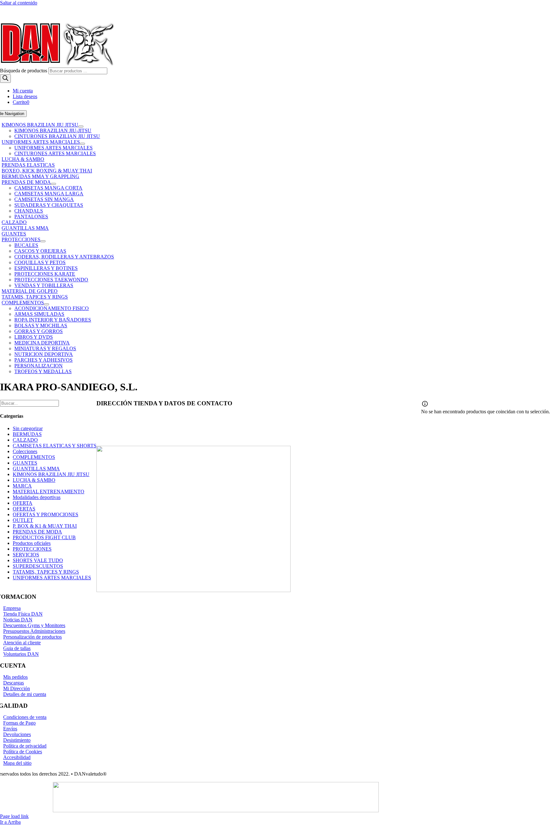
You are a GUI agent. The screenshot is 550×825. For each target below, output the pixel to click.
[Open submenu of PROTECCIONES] (43, 241)
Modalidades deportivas (36, 497)
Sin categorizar (28, 428)
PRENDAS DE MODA (37, 531)
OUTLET (23, 520)
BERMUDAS (27, 434)
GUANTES (25, 463)
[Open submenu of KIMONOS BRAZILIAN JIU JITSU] (80, 126)
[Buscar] (5, 78)
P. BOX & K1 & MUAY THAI (45, 526)
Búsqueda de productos (24, 70)
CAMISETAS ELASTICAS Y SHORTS (54, 445)
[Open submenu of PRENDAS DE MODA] (53, 184)
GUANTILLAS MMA (36, 468)
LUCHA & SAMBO (34, 480)
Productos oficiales (32, 543)
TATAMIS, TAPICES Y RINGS (46, 572)
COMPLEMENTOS (34, 457)
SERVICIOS (26, 554)
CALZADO (25, 440)
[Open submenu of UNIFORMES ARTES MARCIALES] (82, 144)
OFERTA (22, 503)
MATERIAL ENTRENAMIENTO (48, 491)
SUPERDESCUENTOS (38, 566)
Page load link (14, 816)
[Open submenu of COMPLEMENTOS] (46, 304)
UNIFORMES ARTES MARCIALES (52, 577)
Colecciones (25, 451)
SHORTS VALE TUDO (38, 560)
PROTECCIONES (32, 549)
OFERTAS (24, 508)
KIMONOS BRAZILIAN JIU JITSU (51, 474)
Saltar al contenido (18, 2)
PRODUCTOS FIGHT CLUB (44, 537)
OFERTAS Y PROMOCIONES (45, 514)
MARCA (22, 485)
